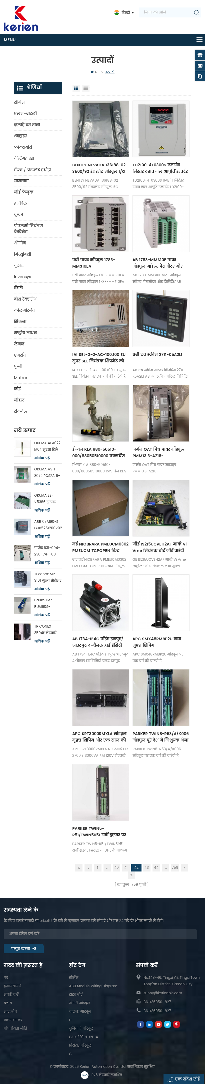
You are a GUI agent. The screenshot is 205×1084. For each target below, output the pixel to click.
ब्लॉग (8, 1003)
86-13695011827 (157, 1002)
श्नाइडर (20, 136)
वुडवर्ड (19, 265)
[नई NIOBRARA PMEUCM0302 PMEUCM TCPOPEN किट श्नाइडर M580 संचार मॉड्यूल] (100, 508)
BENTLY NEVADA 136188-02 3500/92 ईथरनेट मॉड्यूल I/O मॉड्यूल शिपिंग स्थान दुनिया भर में (100, 168)
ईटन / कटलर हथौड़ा (32, 170)
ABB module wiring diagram (93, 986)
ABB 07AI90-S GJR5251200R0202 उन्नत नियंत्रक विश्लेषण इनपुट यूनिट (48, 525)
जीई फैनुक (23, 192)
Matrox (21, 378)
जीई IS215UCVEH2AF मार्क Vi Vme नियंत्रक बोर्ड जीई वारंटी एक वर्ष (159, 547)
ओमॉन (20, 243)
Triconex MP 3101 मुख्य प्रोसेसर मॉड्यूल (47, 577)
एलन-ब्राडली (25, 113)
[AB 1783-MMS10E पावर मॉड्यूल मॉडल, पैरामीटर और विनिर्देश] (161, 223)
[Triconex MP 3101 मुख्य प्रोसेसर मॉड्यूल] (22, 579)
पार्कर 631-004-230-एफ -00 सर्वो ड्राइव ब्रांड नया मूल (48, 551)
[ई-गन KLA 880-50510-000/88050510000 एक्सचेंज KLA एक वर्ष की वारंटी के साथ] (100, 413)
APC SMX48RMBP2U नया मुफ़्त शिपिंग (156, 642)
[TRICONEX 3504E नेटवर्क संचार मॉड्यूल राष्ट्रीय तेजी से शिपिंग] (22, 632)
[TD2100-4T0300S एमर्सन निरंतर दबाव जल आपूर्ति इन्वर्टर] (161, 129)
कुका (18, 215)
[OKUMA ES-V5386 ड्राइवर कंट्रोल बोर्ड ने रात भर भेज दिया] (22, 501)
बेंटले (18, 288)
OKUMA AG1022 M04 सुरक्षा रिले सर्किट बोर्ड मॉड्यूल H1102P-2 (48, 446)
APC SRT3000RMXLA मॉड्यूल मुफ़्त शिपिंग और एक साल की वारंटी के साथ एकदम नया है (99, 737)
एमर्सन (20, 355)
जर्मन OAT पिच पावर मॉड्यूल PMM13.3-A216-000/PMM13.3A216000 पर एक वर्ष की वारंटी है (158, 452)
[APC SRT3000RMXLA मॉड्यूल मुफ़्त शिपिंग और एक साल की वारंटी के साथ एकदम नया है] (100, 697)
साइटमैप (10, 1011)
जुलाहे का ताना (27, 125)
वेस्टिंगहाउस (24, 158)
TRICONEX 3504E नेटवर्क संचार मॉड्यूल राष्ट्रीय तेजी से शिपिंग (45, 630)
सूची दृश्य (86, 88)
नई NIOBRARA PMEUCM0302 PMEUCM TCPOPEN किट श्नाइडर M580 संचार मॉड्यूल (100, 547)
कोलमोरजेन (25, 310)
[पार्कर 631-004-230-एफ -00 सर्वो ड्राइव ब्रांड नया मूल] (22, 553)
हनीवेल (20, 203)
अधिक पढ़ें (42, 458)
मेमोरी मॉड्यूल (79, 1003)
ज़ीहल (19, 400)
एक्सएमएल (13, 1020)
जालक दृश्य (76, 88)
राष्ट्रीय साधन (25, 333)
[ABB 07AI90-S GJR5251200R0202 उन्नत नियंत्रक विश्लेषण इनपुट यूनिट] (22, 527)
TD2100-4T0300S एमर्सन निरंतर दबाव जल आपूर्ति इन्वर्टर (160, 168)
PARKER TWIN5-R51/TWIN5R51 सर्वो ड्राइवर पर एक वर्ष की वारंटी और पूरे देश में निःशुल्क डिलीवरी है (100, 831)
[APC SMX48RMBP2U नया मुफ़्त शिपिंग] (161, 602)
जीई (17, 389)
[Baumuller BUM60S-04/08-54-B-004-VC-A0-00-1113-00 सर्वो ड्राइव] (22, 605)
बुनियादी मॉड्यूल (81, 1028)
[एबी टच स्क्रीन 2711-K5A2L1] (161, 318)
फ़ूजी (18, 366)
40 (116, 867)
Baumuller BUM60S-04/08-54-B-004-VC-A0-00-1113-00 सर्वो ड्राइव (47, 603)
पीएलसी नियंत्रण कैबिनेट (28, 229)
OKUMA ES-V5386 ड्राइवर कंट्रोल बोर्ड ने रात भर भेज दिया (47, 499)
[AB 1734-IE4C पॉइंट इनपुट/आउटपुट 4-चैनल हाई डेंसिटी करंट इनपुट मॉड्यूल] (100, 602)
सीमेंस (19, 102)
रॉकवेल (20, 411)
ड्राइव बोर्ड (75, 994)
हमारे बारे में (12, 986)
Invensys (22, 277)
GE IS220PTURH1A (83, 1037)
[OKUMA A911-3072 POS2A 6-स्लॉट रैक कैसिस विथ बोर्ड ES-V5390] (22, 474)
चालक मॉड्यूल (80, 1011)
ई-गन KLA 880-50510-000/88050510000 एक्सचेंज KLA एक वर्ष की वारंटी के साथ (98, 452)
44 (156, 867)
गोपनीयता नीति (15, 1028)
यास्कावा (21, 181)
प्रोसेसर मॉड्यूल (80, 1045)
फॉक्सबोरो (23, 147)
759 (175, 867)
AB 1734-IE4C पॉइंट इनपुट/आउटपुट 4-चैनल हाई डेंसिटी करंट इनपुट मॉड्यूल (97, 642)
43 (146, 867)
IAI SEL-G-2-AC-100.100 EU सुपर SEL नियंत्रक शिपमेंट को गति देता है (99, 357)
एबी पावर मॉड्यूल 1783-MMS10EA (93, 263)
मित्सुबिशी (22, 254)
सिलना (20, 322)
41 (126, 867)
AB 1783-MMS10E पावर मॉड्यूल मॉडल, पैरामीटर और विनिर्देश (157, 263)
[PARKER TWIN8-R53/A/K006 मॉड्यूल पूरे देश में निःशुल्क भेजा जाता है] (161, 697)
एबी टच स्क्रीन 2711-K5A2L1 (157, 354)
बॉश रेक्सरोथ (25, 299)
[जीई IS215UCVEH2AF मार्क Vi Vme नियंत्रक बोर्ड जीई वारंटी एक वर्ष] (161, 508)
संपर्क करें (11, 994)
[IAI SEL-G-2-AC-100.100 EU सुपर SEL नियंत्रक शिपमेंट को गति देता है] (100, 318)
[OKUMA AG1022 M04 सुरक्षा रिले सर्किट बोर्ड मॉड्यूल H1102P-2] (22, 448)
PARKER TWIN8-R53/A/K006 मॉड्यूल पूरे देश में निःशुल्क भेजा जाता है (160, 737)
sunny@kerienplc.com (163, 993)
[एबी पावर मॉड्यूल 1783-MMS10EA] (100, 223)
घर (97, 72)
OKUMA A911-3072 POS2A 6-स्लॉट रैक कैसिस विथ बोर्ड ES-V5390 (47, 472)
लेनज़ (19, 344)
